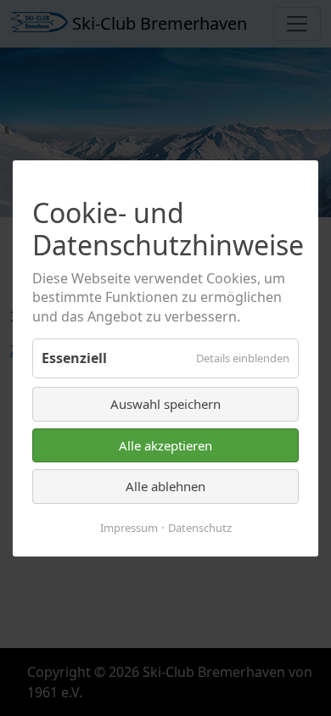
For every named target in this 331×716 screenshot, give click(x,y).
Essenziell (74, 358)
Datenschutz (200, 526)
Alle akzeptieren (165, 444)
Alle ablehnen (165, 486)
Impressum (129, 526)
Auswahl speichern (165, 403)
